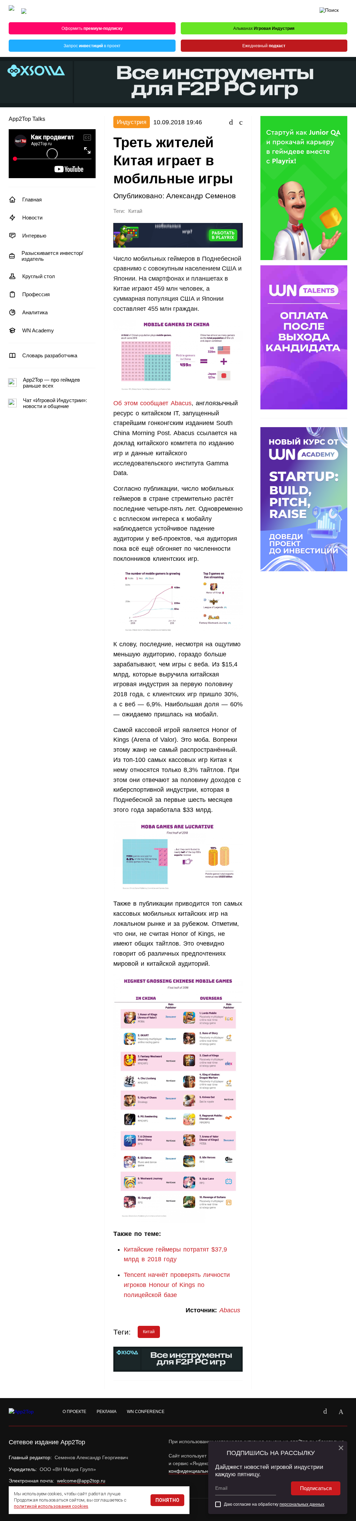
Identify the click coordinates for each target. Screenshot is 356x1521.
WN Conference (145, 1411)
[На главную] (11, 11)
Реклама (106, 1411)
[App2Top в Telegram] (341, 1412)
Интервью (34, 236)
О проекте (74, 1411)
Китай (135, 211)
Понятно (167, 1500)
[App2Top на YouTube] (309, 1412)
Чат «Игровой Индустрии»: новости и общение (55, 403)
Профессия (36, 294)
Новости (32, 218)
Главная (32, 199)
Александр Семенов (201, 195)
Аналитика (35, 312)
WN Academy (38, 330)
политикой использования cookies (51, 1506)
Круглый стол (38, 276)
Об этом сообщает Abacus (152, 403)
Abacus (231, 1310)
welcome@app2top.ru (81, 1480)
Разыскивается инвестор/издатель (52, 256)
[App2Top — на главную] (28, 1412)
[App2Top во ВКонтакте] (325, 1412)
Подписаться (316, 1488)
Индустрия (131, 122)
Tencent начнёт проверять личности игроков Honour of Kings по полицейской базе (177, 1284)
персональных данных (302, 1504)
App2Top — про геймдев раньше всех (51, 383)
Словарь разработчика (49, 355)
